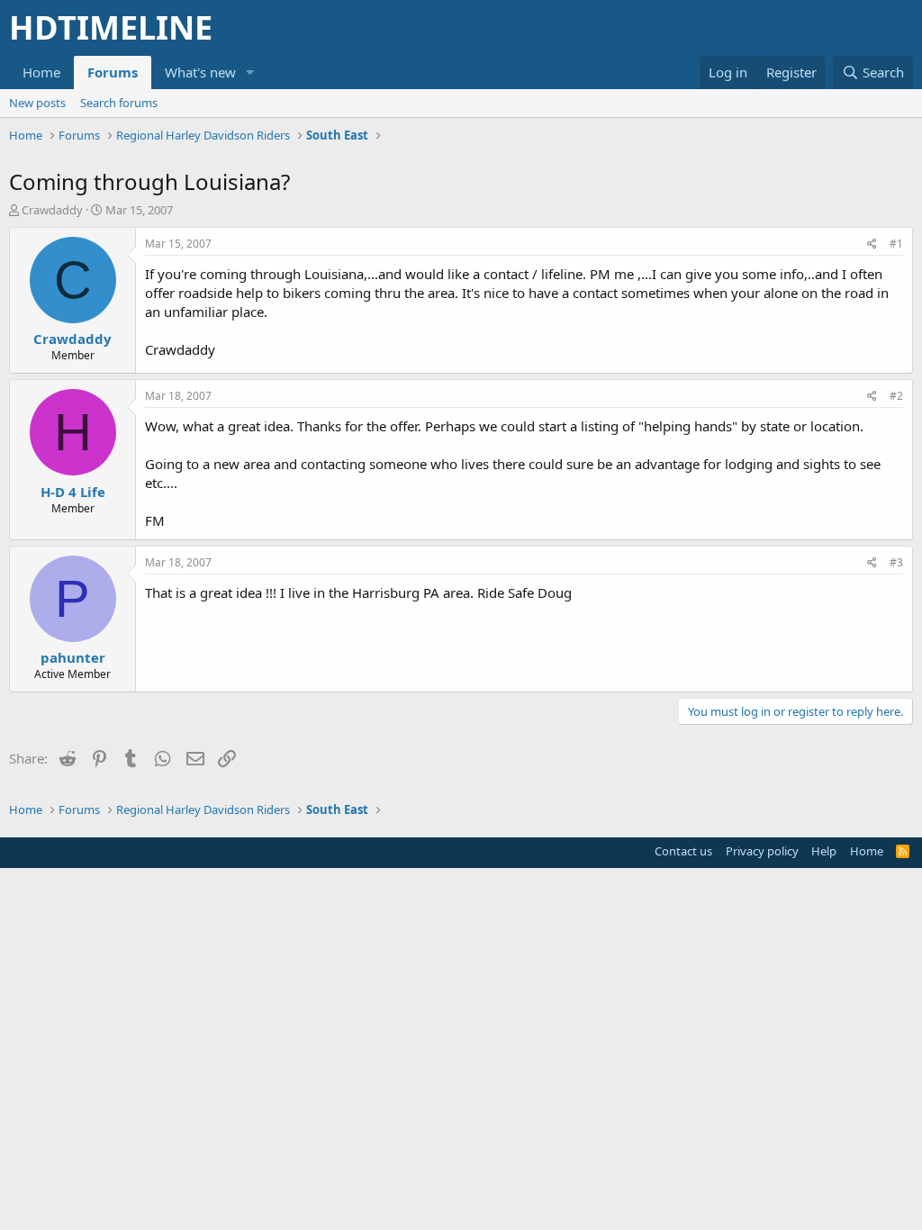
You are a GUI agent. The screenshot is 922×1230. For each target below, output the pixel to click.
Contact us (683, 851)
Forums (112, 72)
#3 (896, 562)
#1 (896, 243)
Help (823, 851)
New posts (37, 103)
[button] (250, 72)
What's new (200, 72)
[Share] (872, 244)
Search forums (119, 103)
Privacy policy (762, 851)
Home (41, 72)
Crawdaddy (52, 210)
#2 (896, 395)
